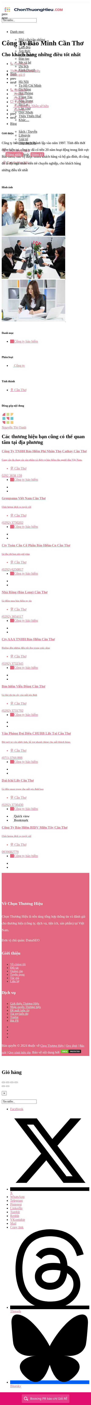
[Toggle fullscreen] (12, 1082)
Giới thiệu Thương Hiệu (24, 1003)
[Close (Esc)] (3, 1082)
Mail (13, 1223)
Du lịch (24, 66)
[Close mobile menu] (3, 24)
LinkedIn (16, 1208)
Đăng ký (37, 154)
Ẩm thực (24, 51)
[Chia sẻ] (7, 1082)
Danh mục (17, 31)
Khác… (24, 120)
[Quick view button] (11, 487)
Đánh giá (17, 75)
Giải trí (23, 139)
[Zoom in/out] (16, 1082)
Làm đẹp (24, 47)
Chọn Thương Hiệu (52, 1045)
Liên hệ (14, 981)
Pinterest (16, 1204)
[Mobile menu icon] (45, 4)
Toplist (14, 1017)
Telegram (16, 1200)
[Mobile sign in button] (3, 158)
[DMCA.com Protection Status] (70, 1052)
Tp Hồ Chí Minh (30, 85)
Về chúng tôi (18, 964)
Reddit (14, 1216)
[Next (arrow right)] (7, 1086)
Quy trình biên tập (19, 1052)
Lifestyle (24, 135)
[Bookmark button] (11, 491)
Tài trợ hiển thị (19, 1013)
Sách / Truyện (28, 131)
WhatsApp (17, 1197)
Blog (13, 123)
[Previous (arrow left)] (3, 1086)
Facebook (16, 1109)
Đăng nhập (14, 154)
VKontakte (17, 1219)
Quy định (71, 1045)
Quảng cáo (16, 971)
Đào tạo (24, 58)
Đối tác (14, 967)
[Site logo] (33, 12)
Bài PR (14, 1020)
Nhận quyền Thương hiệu (25, 1007)
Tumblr (15, 1212)
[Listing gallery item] (35, 234)
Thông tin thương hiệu (25, 71)
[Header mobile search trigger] (3, 166)
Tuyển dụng (17, 974)
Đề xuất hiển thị (19, 1010)
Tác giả (14, 978)
